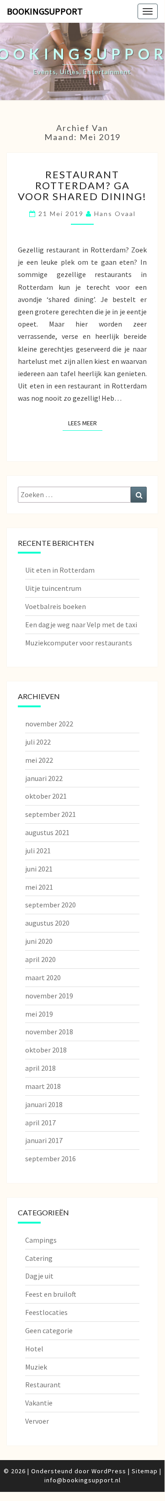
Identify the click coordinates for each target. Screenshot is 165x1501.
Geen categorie (49, 1330)
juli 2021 (38, 850)
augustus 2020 (47, 922)
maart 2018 (43, 1086)
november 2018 (49, 1031)
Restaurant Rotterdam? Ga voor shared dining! (82, 185)
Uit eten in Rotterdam (60, 569)
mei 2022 (39, 760)
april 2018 (40, 1068)
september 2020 (50, 904)
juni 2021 (39, 868)
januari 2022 (44, 778)
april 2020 (40, 959)
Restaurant (43, 1384)
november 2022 (49, 723)
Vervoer (37, 1420)
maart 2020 (43, 977)
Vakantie (39, 1402)
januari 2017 (44, 1140)
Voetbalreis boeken (55, 606)
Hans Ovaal (115, 213)
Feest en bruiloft (50, 1294)
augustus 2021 (47, 832)
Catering (39, 1258)
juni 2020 (39, 941)
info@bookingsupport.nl (82, 1480)
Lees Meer (85, 422)
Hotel (34, 1348)
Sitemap (145, 1471)
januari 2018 (44, 1104)
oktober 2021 (46, 796)
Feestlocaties (46, 1312)
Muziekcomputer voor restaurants (78, 642)
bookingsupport (45, 11)
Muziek (36, 1366)
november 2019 (49, 995)
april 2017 (40, 1122)
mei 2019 (39, 1013)
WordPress (108, 1471)
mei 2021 (39, 887)
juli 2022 (38, 741)
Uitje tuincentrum (53, 588)
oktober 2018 (46, 1049)
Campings (41, 1239)
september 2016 (50, 1158)
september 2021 (50, 814)
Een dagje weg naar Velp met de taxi (81, 624)
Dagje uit (39, 1275)
